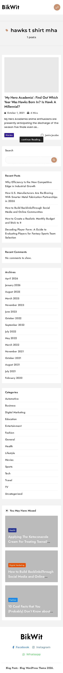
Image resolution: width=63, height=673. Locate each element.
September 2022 (14, 325)
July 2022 (10, 331)
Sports (9, 466)
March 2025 (12, 298)
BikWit (10, 7)
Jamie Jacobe (52, 135)
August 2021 (12, 364)
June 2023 (11, 311)
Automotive (12, 399)
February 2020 (13, 378)
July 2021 (10, 371)
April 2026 (11, 278)
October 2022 (13, 318)
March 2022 (12, 345)
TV (6, 487)
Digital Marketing (15, 412)
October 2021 (13, 358)
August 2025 (12, 292)
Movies (9, 135)
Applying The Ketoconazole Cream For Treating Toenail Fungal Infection (28, 541)
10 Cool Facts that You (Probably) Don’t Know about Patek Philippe (29, 611)
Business (10, 405)
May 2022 (11, 338)
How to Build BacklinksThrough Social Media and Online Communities (30, 576)
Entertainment (13, 426)
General (10, 439)
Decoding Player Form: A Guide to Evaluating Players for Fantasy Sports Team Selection (30, 233)
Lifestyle (10, 453)
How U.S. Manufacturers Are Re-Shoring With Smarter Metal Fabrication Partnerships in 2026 (31, 197)
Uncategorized (13, 494)
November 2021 (14, 351)
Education (11, 419)
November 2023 (14, 305)
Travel (8, 480)
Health (9, 446)
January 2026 (13, 285)
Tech (7, 473)
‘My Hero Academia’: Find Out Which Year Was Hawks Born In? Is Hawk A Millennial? (31, 102)
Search (9, 150)
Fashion (9, 433)
